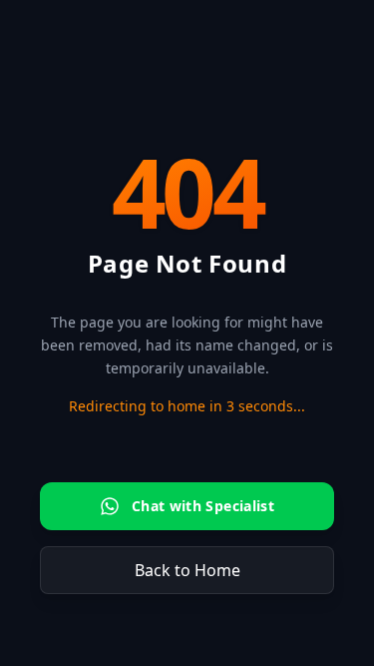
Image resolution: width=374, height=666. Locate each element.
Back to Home (187, 570)
